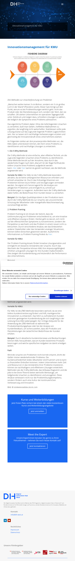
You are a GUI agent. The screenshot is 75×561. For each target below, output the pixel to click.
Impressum (15, 530)
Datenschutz (15, 532)
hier (23, 168)
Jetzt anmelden (37, 411)
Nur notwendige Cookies (37, 296)
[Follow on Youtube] (9, 520)
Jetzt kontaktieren (37, 446)
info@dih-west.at (17, 515)
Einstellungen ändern (61, 290)
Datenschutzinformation (39, 283)
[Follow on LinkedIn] (5, 520)
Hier (15, 168)
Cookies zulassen (61, 296)
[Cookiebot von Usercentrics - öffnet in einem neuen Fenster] (64, 263)
